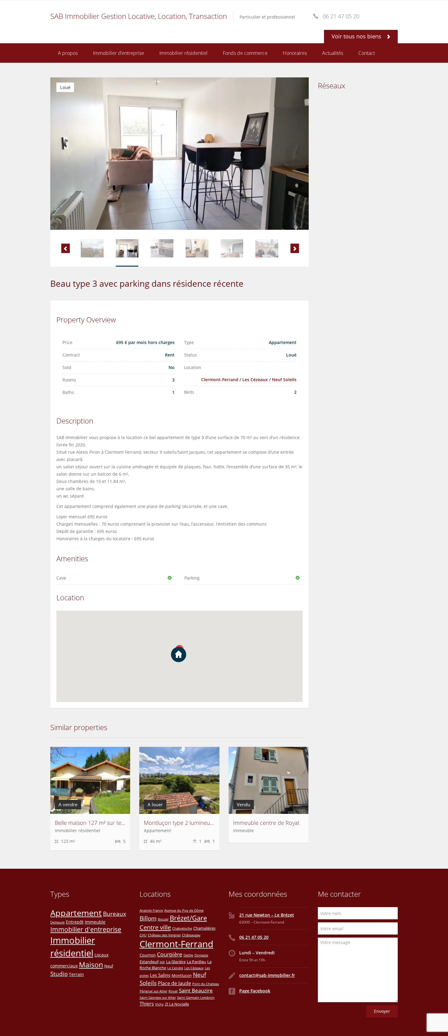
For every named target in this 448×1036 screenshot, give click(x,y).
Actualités (332, 53)
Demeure (57, 922)
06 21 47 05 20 (253, 937)
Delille (188, 955)
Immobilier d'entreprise (85, 929)
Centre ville (155, 927)
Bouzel (163, 919)
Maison (91, 965)
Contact (366, 53)
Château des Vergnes (164, 935)
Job (162, 962)
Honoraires (295, 53)
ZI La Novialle (177, 1004)
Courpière (169, 954)
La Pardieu (196, 961)
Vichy (159, 1004)
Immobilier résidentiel (183, 53)
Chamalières (204, 928)
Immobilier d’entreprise (118, 53)
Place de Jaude (174, 983)
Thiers (147, 1003)
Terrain (76, 974)
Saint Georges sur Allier (158, 997)
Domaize (201, 955)
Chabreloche (182, 928)
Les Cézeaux (255, 379)
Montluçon (182, 975)
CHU (143, 935)
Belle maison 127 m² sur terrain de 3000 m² (109, 822)
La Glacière (176, 961)
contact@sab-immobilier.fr (267, 975)
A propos (68, 53)
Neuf (108, 966)
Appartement (76, 912)
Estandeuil (149, 961)
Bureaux (114, 914)
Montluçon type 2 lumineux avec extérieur (197, 822)
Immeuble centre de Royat (266, 822)
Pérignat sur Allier (153, 991)
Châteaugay (191, 935)
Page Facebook (254, 991)
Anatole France (151, 910)
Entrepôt (75, 922)
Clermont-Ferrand (219, 379)
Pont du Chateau (205, 984)
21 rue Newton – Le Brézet (266, 915)
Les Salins (160, 975)
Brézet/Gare (188, 918)
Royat (173, 991)
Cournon (148, 955)
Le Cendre (175, 968)
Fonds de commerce (245, 53)
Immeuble (95, 922)
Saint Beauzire (196, 990)
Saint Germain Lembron (196, 997)
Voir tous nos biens (357, 36)
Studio (59, 974)
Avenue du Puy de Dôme (184, 910)
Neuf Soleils (284, 379)
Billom (148, 918)
